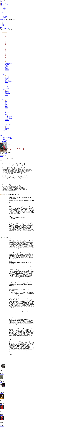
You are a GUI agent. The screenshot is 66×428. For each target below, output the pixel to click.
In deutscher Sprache (8, 62)
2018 (5, 42)
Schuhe (3, 132)
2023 (5, 37)
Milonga (1, 420)
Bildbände (6, 68)
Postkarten (4, 110)
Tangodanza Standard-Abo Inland (5, 368)
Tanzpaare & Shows (8, 94)
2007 (5, 52)
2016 (5, 44)
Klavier (6, 101)
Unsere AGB (4, 140)
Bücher (3, 60)
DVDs (3, 89)
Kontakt (3, 10)
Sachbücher (6, 65)
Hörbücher (4, 73)
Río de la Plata (7, 84)
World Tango (7, 83)
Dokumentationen (7, 93)
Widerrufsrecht (4, 139)
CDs (3, 74)
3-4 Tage (5, 153)
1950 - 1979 (7, 77)
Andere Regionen (7, 86)
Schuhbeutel (7, 128)
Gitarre (6, 104)
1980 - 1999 (7, 78)
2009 (5, 50)
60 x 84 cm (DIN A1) (8, 124)
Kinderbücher (7, 70)
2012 (5, 47)
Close (1, 27)
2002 (5, 57)
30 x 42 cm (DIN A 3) (8, 122)
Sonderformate (7, 125)
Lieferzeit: (2, 153)
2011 (5, 48)
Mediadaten (4, 9)
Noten (3, 99)
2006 (5, 53)
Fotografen (6, 119)
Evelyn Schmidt (9, 118)
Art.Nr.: (8, 142)
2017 (5, 43)
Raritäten (6, 87)
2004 (5, 55)
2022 (5, 38)
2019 (5, 41)
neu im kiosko (4, 32)
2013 (5, 46)
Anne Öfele (8, 117)
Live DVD (6, 95)
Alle (5, 61)
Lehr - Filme (7, 91)
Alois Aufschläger (9, 116)
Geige (5, 102)
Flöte (5, 103)
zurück (1, 156)
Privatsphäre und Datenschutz (7, 138)
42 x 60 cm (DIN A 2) (8, 123)
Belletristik (6, 66)
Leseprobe (4, 8)
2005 (5, 54)
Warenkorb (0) (4, 17)
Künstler (6, 114)
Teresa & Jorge (2, 409)
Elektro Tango (7, 82)
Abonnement (4, 130)
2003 (5, 56)
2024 (5, 36)
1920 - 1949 (7, 76)
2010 (5, 49)
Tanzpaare (6, 113)
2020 (5, 40)
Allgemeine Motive (8, 112)
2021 (5, 39)
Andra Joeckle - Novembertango (5, 379)
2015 (5, 45)
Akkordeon (6, 106)
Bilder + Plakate (5, 121)
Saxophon (6, 108)
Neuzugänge (7, 72)
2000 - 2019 (7, 79)
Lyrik (5, 67)
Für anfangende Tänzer (8, 81)
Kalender (3, 97)
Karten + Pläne (4, 98)
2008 (5, 51)
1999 (5, 59)
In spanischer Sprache (8, 64)
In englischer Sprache (8, 63)
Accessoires (4, 126)
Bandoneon (6, 105)
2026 (5, 34)
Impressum (4, 141)
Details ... (2, 374)
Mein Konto (4, 16)
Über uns (3, 7)
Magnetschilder (7, 129)
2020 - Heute (7, 80)
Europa (6, 85)
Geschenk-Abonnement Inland (5, 388)
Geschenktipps (7, 69)
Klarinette (6, 107)
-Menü (2, 19)
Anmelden (4, 15)
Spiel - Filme (7, 92)
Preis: (1, 152)
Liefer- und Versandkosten (6, 137)
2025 (5, 35)
